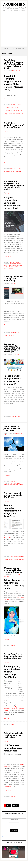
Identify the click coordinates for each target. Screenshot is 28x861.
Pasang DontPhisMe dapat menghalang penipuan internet (13, 656)
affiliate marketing (13, 110)
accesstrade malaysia (15, 168)
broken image (8, 537)
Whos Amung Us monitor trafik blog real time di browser (13, 570)
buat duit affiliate (18, 111)
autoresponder (14, 416)
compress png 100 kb (9, 335)
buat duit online (8, 172)
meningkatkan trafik (9, 786)
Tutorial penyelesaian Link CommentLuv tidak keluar (14, 735)
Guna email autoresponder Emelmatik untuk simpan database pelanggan (12, 348)
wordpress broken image (17, 559)
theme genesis (19, 484)
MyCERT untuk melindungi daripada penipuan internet (14, 708)
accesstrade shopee (18, 108)
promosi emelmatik (12, 418)
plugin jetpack (7, 559)
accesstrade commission (10, 106)
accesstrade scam (8, 108)
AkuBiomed (14, 4)
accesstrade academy (15, 104)
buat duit (10, 171)
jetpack (8, 558)
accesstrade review (13, 107)
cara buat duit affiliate (9, 113)
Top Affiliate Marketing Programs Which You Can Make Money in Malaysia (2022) (13, 64)
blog (18, 103)
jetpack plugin (14, 558)
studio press (13, 484)
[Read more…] (7, 99)
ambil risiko (13, 483)
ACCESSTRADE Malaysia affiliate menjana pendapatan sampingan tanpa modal (14, 185)
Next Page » (15, 805)
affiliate (6, 110)
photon (20, 558)
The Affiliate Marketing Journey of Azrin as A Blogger (13, 125)
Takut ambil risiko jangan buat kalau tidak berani (12, 428)
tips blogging (13, 103)
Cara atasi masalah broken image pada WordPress (13, 495)
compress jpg (7, 334)
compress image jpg (15, 332)
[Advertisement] (14, 28)
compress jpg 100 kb (15, 334)
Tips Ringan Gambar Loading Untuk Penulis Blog (13, 278)
